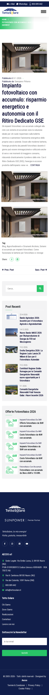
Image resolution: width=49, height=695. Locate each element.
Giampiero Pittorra (22, 81)
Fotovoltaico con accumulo (31, 467)
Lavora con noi (8, 624)
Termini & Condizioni (16, 685)
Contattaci (6, 619)
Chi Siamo (6, 604)
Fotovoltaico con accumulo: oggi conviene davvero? (20, 23)
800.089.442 (37, 4)
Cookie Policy (24, 688)
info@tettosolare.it (13, 590)
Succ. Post (40, 270)
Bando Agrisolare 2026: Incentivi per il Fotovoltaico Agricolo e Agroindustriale (31, 321)
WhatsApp (23, 4)
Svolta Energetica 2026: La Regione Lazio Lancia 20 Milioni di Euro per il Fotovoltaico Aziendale (31, 355)
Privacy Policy (34, 685)
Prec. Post (9, 270)
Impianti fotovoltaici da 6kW (31, 455)
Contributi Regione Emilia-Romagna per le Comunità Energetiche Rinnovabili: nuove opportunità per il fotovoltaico (31, 374)
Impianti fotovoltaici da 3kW (31, 420)
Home (4, 19)
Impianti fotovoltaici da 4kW (31, 431)
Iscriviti (25, 653)
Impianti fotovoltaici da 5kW (31, 443)
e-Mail (12, 4)
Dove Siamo (7, 609)
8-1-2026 (17, 78)
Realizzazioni (7, 614)
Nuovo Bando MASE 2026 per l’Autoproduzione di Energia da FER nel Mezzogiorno (31, 337)
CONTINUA (35, 165)
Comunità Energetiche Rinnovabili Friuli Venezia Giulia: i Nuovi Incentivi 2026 (31, 392)
